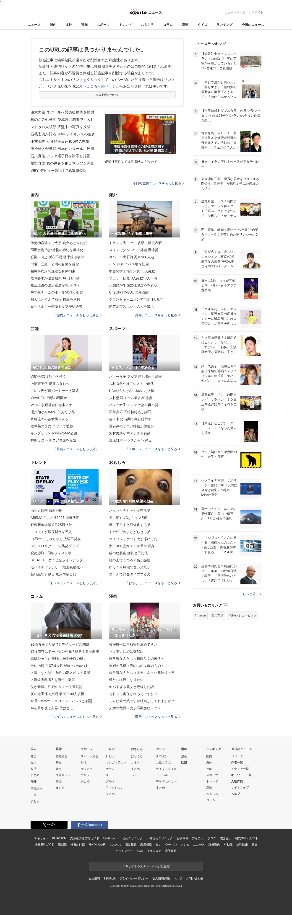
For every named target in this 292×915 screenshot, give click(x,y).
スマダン (162, 756)
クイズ (202, 24)
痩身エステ (154, 851)
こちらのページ (103, 86)
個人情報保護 (161, 878)
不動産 (228, 844)
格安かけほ (77, 844)
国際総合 (36, 788)
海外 (68, 24)
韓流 (59, 781)
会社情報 (94, 878)
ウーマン (171, 844)
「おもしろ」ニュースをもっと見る (151, 583)
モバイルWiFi (97, 844)
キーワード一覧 (241, 775)
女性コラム (163, 762)
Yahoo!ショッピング (242, 615)
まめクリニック (132, 838)
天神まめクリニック (159, 838)
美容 (255, 844)
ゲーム (110, 769)
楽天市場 (217, 615)
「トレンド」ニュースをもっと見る (73, 583)
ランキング (224, 24)
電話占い (226, 838)
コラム (168, 24)
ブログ (211, 838)
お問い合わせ (194, 878)
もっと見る (250, 594)
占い (159, 844)
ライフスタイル (166, 769)
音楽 (59, 769)
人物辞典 (237, 781)
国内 (53, 24)
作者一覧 (237, 762)
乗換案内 (214, 844)
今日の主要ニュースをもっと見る (157, 183)
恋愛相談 (146, 844)
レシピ (184, 844)
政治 (33, 769)
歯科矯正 (242, 844)
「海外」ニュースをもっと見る (154, 315)
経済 (33, 762)
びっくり (137, 756)
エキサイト (255, 12)
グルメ (110, 781)
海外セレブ (63, 775)
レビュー (112, 756)
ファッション (115, 787)
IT (107, 775)
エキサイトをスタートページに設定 (146, 866)
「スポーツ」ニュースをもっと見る (151, 449)
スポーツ (103, 24)
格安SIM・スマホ (246, 838)
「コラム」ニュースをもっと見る (74, 717)
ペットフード (124, 851)
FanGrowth (111, 838)
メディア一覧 (240, 769)
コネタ (135, 762)
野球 (84, 762)
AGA (140, 851)
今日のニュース (253, 24)
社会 (33, 756)
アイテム (197, 838)
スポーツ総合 (90, 756)
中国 (33, 794)
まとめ (35, 775)
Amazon (200, 615)
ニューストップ (235, 12)
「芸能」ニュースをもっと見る (76, 449)
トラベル (162, 775)
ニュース (34, 24)
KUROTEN (59, 838)
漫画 (185, 24)
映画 (59, 762)
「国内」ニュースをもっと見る (76, 315)
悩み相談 (130, 844)
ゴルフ (85, 775)
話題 (184, 762)
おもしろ (147, 24)
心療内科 (182, 838)
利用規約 (109, 878)
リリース (237, 756)
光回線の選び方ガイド (84, 838)
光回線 (62, 844)
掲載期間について (107, 95)
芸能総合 (62, 756)
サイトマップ (240, 787)
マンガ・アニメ (116, 762)
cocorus (115, 844)
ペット (135, 775)
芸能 (84, 24)
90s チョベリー (166, 781)
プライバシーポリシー (134, 878)
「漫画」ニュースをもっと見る (154, 717)
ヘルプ (235, 794)
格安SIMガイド (44, 844)
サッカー (87, 769)
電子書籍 (171, 851)
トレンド (125, 24)
